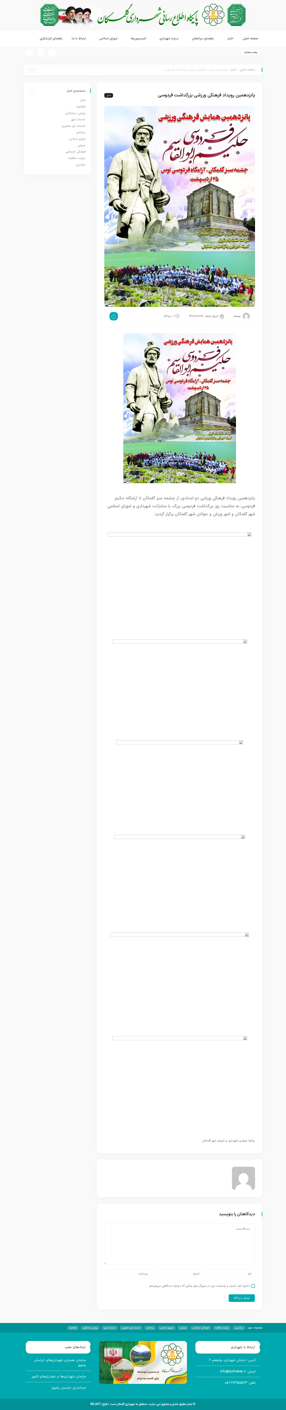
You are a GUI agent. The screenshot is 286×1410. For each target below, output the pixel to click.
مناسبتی (80, 165)
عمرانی (81, 145)
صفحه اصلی (250, 38)
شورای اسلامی (77, 139)
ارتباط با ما (79, 38)
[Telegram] (29, 52)
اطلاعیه (80, 107)
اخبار (233, 70)
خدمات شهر (78, 119)
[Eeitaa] (40, 52)
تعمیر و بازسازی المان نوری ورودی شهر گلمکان (194, 52)
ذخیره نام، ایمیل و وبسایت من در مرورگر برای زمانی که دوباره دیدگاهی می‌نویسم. (199, 1286)
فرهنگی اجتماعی (75, 152)
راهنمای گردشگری (51, 38)
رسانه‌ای (80, 132)
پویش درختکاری (75, 113)
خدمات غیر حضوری (73, 126)
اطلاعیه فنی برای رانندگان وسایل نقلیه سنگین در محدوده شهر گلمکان (129, 52)
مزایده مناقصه (76, 158)
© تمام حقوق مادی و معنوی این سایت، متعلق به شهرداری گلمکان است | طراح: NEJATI (143, 1404)
